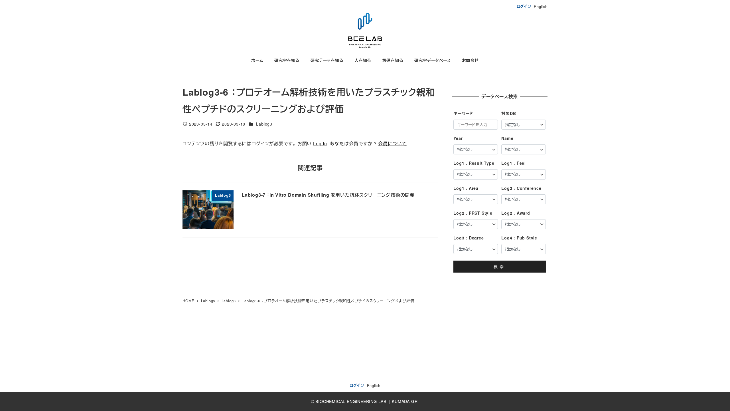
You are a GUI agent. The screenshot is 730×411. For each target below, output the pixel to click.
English (541, 6)
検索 (500, 266)
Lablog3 (264, 124)
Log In (320, 143)
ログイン (524, 6)
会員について (392, 143)
